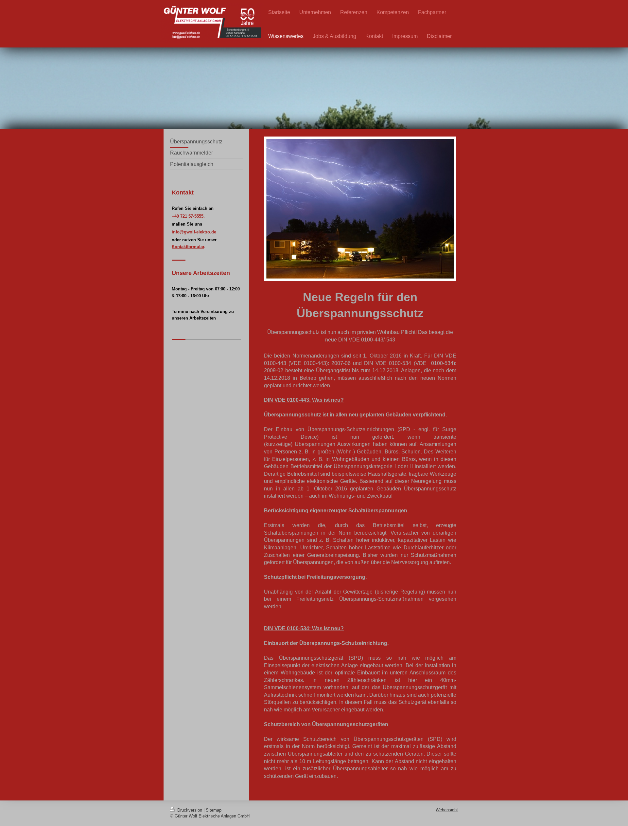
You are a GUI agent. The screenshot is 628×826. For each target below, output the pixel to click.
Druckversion (189, 810)
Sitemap (213, 810)
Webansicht (447, 809)
